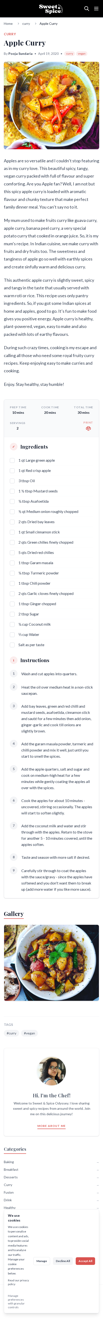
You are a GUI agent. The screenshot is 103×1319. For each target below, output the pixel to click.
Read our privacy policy (18, 1282)
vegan (82, 53)
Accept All (85, 1261)
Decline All (63, 1261)
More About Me (51, 1126)
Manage (41, 1261)
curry (26, 23)
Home (8, 23)
